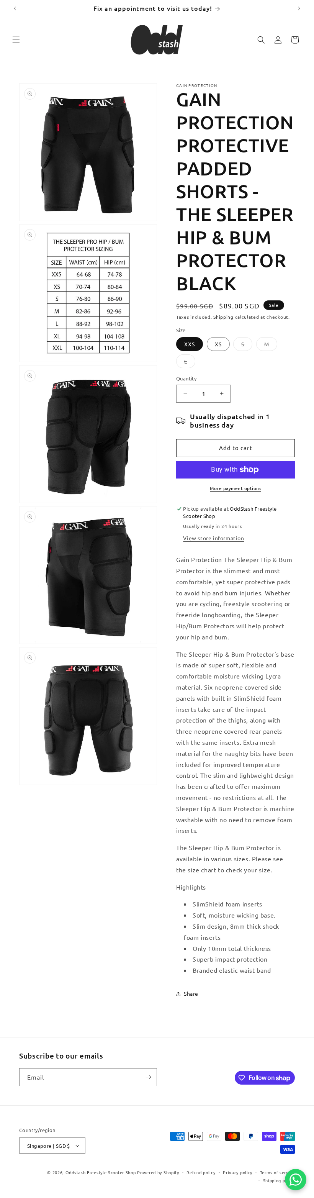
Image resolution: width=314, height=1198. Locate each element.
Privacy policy (237, 1172)
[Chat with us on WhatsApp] (295, 1179)
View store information (213, 537)
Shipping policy (279, 1180)
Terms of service (277, 1172)
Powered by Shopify (158, 1172)
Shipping (223, 317)
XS (218, 344)
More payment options (235, 488)
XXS (189, 344)
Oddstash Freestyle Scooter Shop (100, 1172)
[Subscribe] (148, 1077)
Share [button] (191, 993)
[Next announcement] (299, 8)
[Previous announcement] (15, 8)
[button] (16, 39)
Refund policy (200, 1172)
